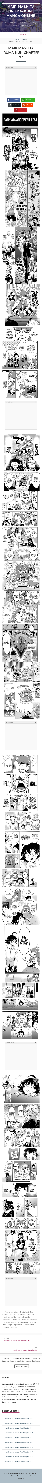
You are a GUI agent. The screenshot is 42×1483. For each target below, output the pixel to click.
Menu (23, 35)
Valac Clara (23, 1325)
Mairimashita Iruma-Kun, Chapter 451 (19, 1442)
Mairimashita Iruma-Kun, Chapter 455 (19, 1423)
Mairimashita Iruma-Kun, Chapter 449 (19, 1452)
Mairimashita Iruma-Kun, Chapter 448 (19, 1457)
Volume (31, 1325)
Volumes (5, 1327)
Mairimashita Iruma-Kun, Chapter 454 (19, 1428)
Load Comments (22, 1366)
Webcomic (13, 1327)
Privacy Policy (16, 1476)
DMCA (21, 1478)
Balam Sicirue (28, 1312)
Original (16, 1325)
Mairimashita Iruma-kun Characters (15, 1319)
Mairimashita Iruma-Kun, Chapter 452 (19, 1437)
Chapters (12, 1314)
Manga (9, 1325)
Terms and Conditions (30, 1476)
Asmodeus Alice (16, 1312)
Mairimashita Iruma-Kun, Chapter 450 (19, 1447)
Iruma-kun (30, 1314)
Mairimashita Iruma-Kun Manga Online (21, 11)
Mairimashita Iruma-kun (22, 1317)
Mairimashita (7, 1317)
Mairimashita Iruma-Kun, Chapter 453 (19, 1433)
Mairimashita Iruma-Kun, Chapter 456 (19, 1418)
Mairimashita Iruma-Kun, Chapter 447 (19, 1461)
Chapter (5, 1314)
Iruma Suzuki (21, 1314)
